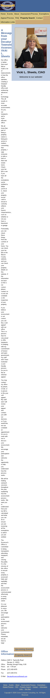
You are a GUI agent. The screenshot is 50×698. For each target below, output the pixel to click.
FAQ (17, 18)
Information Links (8, 22)
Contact (39, 18)
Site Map (28, 689)
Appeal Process (7, 18)
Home (3, 14)
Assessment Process (29, 14)
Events (10, 14)
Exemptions (44, 14)
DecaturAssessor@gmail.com (17, 676)
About (16, 14)
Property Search (27, 18)
